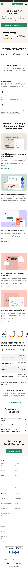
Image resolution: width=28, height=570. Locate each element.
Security (3, 473)
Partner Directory (4, 515)
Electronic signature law (6, 503)
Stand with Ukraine (5, 533)
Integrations (3, 465)
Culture (2, 528)
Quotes (16, 468)
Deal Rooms (17, 485)
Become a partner (4, 536)
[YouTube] (20, 563)
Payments (16, 473)
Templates (3, 498)
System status (4, 510)
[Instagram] (17, 563)
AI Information (21, 559)
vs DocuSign (17, 496)
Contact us (3, 541)
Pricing (2, 463)
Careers (3, 531)
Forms (16, 475)
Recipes (2, 518)
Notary (16, 477)
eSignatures (17, 465)
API (15, 480)
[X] (14, 563)
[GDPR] (15, 552)
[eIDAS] (18, 552)
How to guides (4, 505)
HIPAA (2, 475)
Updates (3, 470)
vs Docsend (17, 505)
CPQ (15, 482)
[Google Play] (9, 547)
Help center (9, 1)
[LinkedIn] (8, 563)
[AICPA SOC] (13, 552)
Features (3, 468)
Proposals (17, 463)
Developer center (4, 508)
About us (3, 526)
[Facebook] (11, 563)
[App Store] (19, 547)
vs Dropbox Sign (18, 498)
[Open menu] (26, 4)
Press (2, 538)
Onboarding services (5, 513)
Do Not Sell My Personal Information (11, 559)
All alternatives (18, 508)
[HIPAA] (10, 552)
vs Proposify (17, 503)
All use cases (17, 487)
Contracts (17, 470)
